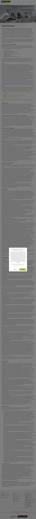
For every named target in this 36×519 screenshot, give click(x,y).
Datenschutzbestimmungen (18, 265)
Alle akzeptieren (23, 269)
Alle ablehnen (15, 269)
